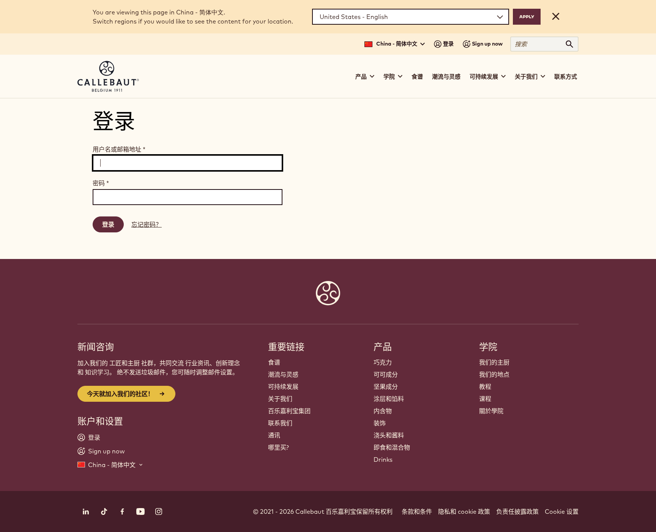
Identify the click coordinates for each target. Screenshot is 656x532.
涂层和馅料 (389, 399)
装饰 (380, 423)
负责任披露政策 (517, 511)
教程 (485, 386)
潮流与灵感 (446, 76)
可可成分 (386, 374)
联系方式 (565, 76)
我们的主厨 (494, 362)
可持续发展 (283, 386)
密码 (101, 183)
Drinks (383, 459)
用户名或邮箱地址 (119, 149)
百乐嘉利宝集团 (289, 411)
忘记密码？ (146, 224)
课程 (485, 399)
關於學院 (491, 411)
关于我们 (280, 399)
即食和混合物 (392, 447)
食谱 (417, 76)
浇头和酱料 (389, 435)
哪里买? (278, 447)
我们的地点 (494, 374)
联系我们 (280, 423)
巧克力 (383, 362)
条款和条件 (417, 511)
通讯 (274, 435)
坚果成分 (386, 386)
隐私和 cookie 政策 (464, 511)
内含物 (383, 411)
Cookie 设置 (562, 511)
